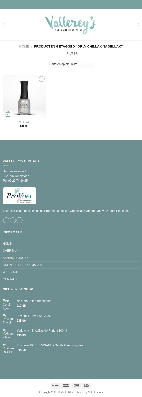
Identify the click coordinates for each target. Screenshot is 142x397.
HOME (7, 243)
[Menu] (6, 24)
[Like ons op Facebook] (61, 4)
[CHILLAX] (24, 96)
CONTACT (10, 279)
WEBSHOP (10, 272)
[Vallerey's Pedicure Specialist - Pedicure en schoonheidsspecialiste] (71, 24)
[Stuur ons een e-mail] (68, 4)
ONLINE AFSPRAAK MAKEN (22, 265)
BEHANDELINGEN (16, 257)
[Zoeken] (81, 4)
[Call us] (72, 4)
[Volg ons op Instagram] (65, 4)
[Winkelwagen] (136, 24)
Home (24, 46)
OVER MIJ (10, 250)
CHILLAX (24, 122)
